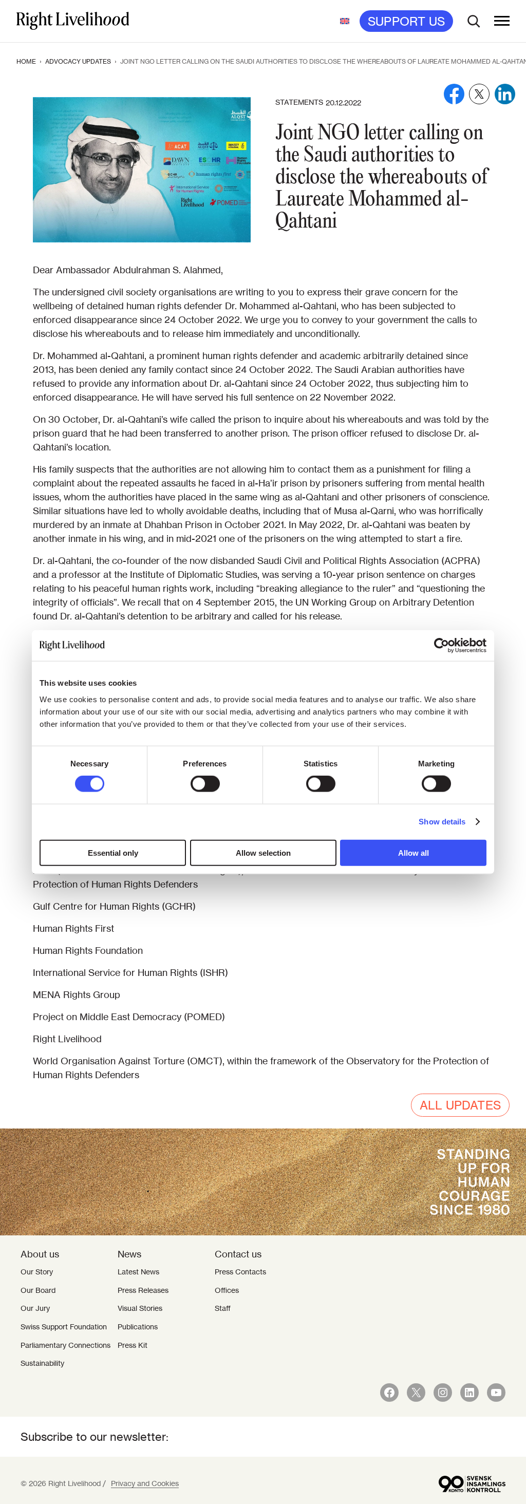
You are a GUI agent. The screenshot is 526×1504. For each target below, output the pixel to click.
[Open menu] (502, 21)
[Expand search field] (473, 21)
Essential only (113, 852)
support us (406, 21)
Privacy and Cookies (145, 1483)
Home (26, 61)
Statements (299, 102)
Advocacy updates (78, 61)
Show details (442, 821)
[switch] (205, 784)
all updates (460, 1105)
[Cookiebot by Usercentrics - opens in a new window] (441, 645)
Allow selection (263, 852)
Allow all (413, 852)
